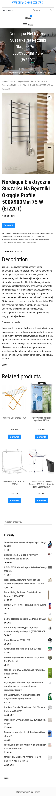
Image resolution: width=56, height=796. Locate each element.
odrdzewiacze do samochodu (24, 236)
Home (4, 81)
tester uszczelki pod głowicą (25, 242)
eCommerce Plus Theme (28, 792)
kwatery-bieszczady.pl (28, 2)
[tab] (12, 251)
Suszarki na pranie (17, 81)
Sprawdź (8, 225)
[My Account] (26, 18)
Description (11, 251)
